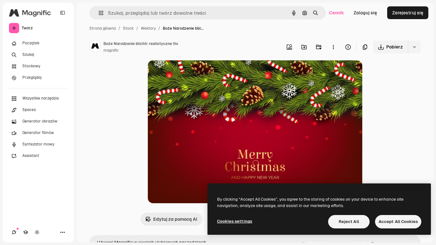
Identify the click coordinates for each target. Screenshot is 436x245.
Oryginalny (192, 73)
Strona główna (102, 28)
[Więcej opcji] (333, 47)
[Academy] (25, 232)
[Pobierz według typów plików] (414, 47)
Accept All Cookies (398, 221)
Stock (128, 28)
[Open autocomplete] (98, 13)
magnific (111, 50)
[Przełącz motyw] (37, 232)
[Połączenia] (14, 232)
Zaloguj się (365, 13)
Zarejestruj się (407, 13)
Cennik (336, 13)
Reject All (349, 221)
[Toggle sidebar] (62, 13)
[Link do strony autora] (95, 47)
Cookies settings (234, 221)
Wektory (148, 28)
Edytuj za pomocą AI (175, 219)
